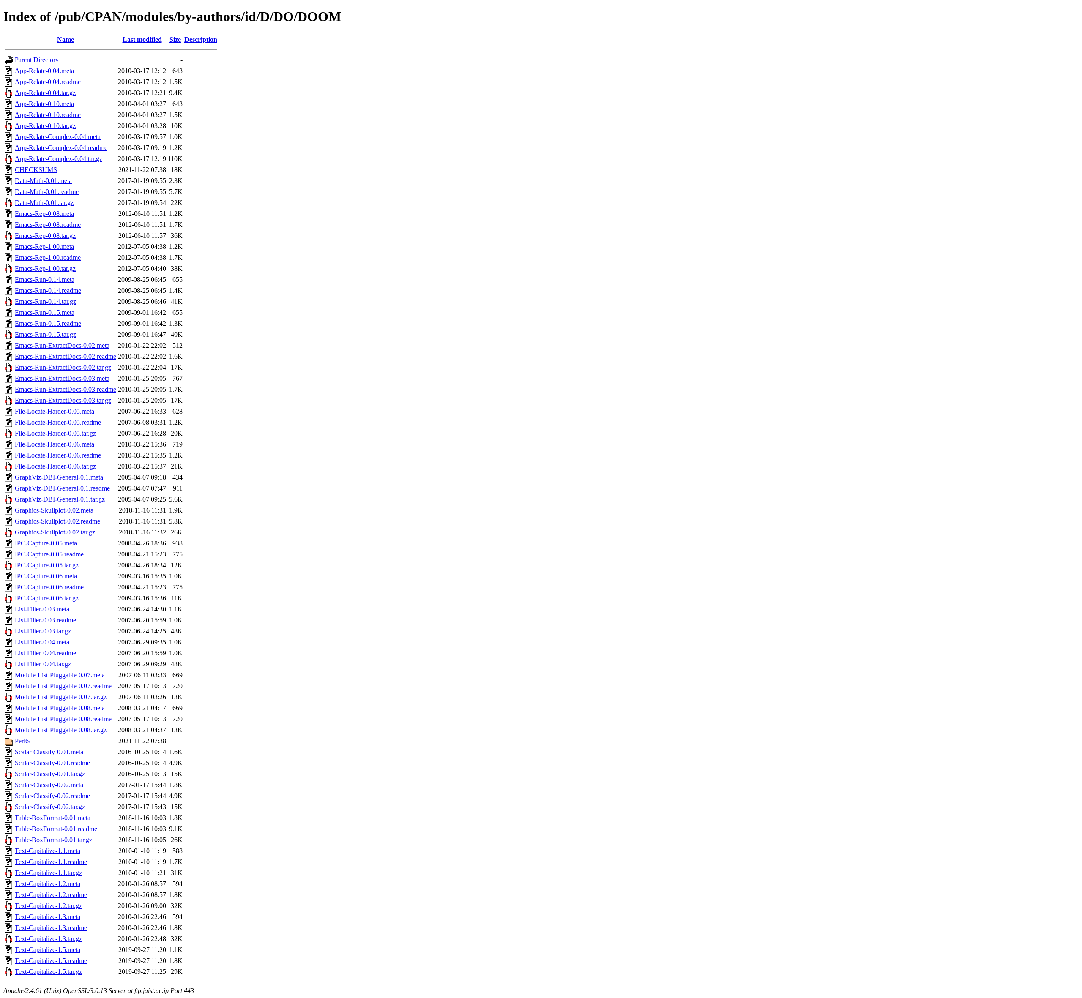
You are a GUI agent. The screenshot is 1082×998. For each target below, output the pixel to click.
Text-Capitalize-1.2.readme (51, 894)
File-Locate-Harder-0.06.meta (54, 444)
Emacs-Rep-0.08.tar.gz (45, 235)
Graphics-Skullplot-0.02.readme (57, 521)
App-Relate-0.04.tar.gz (45, 92)
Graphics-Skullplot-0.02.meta (54, 510)
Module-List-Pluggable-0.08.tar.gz (61, 730)
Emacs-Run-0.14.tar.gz (45, 301)
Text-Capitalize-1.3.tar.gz (48, 938)
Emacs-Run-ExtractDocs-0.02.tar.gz (63, 367)
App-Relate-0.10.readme (48, 114)
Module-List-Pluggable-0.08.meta (60, 708)
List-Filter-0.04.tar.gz (43, 664)
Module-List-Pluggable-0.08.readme (63, 719)
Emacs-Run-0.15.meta (44, 312)
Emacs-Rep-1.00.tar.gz (45, 268)
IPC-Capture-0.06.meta (46, 576)
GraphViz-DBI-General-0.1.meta (59, 477)
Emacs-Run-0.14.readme (48, 290)
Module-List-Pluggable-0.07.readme (63, 686)
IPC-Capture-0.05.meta (46, 543)
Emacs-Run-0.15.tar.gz (45, 334)
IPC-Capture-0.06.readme (49, 587)
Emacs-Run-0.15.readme (48, 323)
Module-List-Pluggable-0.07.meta (60, 675)
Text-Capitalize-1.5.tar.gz (48, 971)
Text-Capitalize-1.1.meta (47, 850)
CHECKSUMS (36, 169)
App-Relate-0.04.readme (48, 81)
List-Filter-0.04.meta (42, 642)
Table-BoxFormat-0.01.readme (56, 828)
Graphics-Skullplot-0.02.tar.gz (55, 532)
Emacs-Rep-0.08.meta (44, 213)
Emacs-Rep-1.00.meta (44, 246)
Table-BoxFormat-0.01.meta (52, 817)
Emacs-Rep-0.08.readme (48, 224)
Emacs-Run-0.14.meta (44, 279)
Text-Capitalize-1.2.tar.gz (48, 905)
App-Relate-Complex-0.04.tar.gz (58, 158)
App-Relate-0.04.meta (44, 70)
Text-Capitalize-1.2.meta (47, 883)
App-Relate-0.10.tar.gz (45, 125)
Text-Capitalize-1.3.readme (51, 927)
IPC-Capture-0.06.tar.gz (47, 598)
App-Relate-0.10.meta (44, 103)
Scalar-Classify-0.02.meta (49, 784)
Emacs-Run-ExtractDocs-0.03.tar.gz (63, 400)
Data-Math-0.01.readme (47, 191)
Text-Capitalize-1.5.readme (51, 960)
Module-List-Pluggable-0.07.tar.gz (61, 697)
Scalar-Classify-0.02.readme (52, 795)
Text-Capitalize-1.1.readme (51, 861)
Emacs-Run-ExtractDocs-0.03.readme (65, 389)
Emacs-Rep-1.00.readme (48, 257)
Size (175, 39)
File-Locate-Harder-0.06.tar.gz (55, 466)
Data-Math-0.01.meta (43, 180)
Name (65, 39)
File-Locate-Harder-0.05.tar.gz (55, 433)
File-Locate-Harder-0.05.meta (54, 411)
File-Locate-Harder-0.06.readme (58, 455)
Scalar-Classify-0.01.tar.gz (50, 773)
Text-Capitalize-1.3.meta (47, 916)
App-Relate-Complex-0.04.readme (61, 147)
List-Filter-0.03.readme (45, 620)
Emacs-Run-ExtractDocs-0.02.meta (62, 345)
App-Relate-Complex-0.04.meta (58, 136)
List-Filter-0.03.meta (42, 609)
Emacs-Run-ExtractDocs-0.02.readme (65, 356)
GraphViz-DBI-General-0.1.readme (62, 488)
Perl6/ (22, 740)
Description (200, 39)
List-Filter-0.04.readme (45, 653)
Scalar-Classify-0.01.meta (49, 751)
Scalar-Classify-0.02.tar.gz (50, 806)
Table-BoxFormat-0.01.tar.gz (53, 839)
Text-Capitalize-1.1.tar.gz (48, 872)
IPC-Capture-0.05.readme (49, 554)
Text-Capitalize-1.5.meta (47, 949)
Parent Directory (37, 59)
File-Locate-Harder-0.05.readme (58, 422)
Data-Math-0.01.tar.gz (44, 202)
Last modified (142, 39)
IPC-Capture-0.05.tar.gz (47, 565)
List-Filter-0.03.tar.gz (43, 631)
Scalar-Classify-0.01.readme (52, 762)
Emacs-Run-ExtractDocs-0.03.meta (62, 378)
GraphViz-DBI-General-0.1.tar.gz (60, 499)
